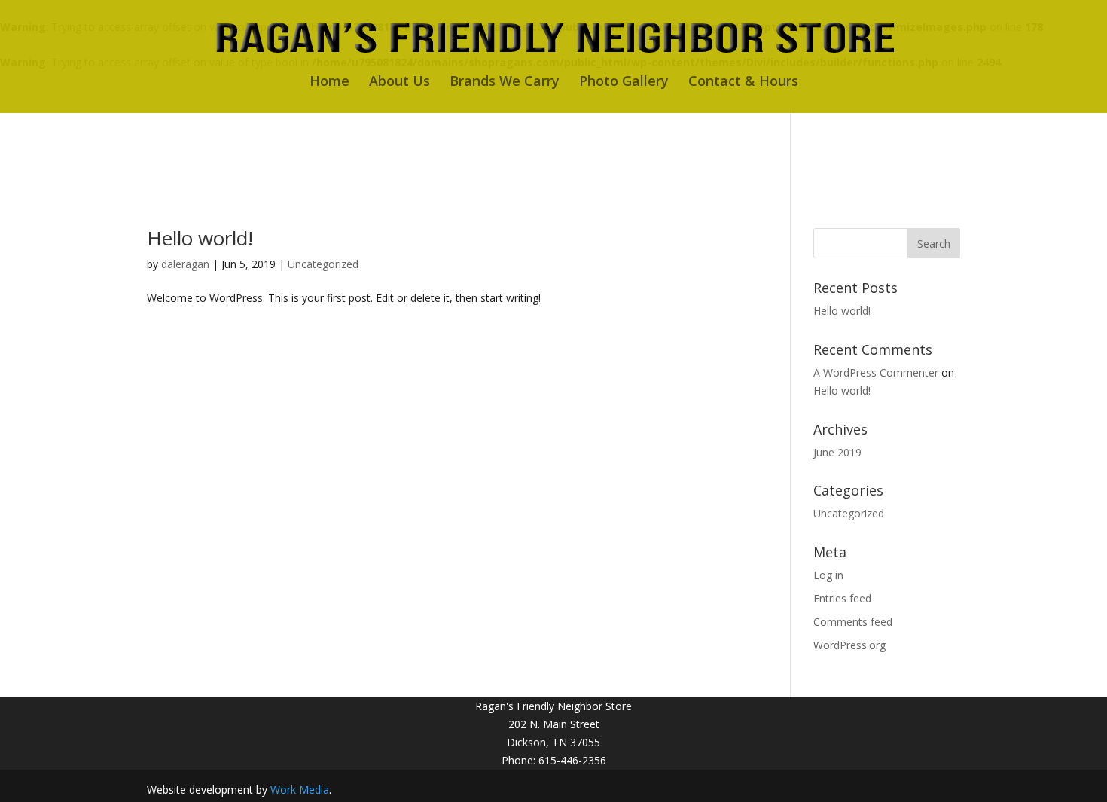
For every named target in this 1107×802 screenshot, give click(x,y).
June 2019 (837, 452)
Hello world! (200, 238)
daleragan (185, 264)
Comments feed (852, 621)
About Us (399, 82)
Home (329, 82)
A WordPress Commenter (875, 372)
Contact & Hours (743, 82)
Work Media (299, 789)
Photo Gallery (624, 82)
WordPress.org (849, 645)
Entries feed (842, 598)
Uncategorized (323, 264)
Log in (828, 575)
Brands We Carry (505, 82)
